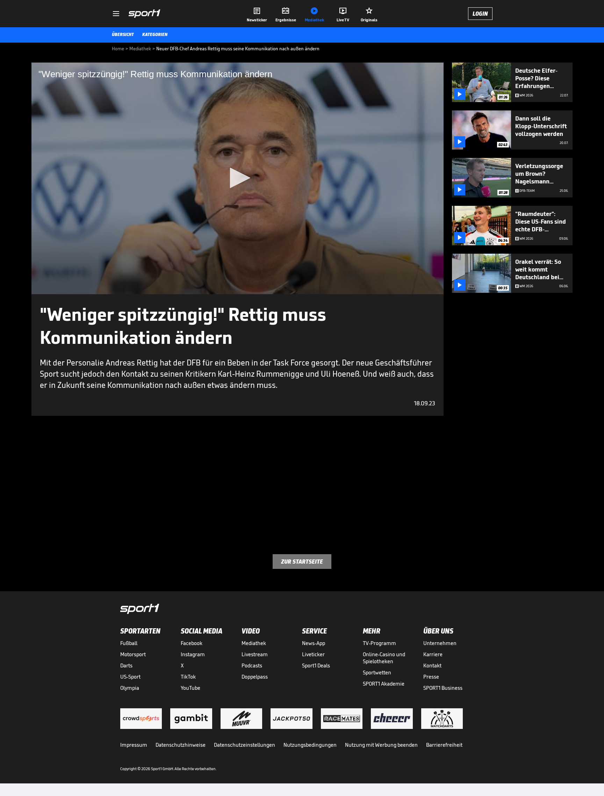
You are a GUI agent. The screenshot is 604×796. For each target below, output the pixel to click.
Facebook (191, 643)
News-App (313, 643)
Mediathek (254, 643)
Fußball (128, 643)
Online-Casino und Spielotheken (384, 658)
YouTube (190, 688)
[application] (237, 178)
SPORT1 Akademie (383, 683)
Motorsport (133, 654)
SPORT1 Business (442, 688)
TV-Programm (379, 643)
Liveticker (313, 654)
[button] (237, 177)
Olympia (129, 688)
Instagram (193, 654)
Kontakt (432, 665)
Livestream (255, 654)
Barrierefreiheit (444, 744)
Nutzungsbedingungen (310, 744)
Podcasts (252, 665)
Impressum (133, 744)
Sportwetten (377, 672)
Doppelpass (255, 676)
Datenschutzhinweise (181, 744)
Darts (126, 665)
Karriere (433, 654)
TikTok (188, 676)
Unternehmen (439, 643)
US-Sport (130, 676)
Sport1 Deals (316, 665)
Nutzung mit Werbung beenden (381, 744)
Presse (431, 676)
